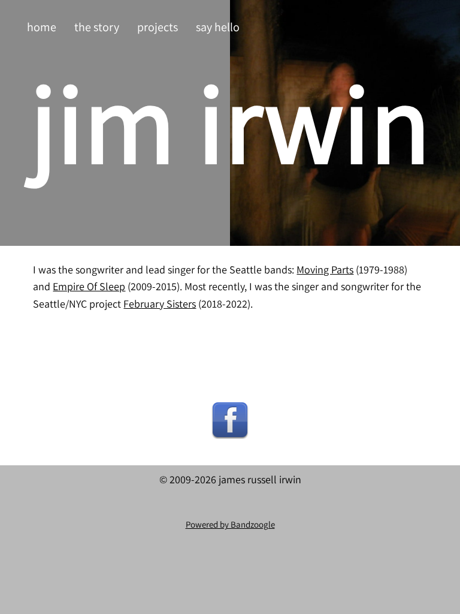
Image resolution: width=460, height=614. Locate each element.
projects (157, 27)
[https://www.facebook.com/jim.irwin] (230, 420)
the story (96, 27)
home (41, 27)
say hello (218, 27)
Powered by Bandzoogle (230, 524)
